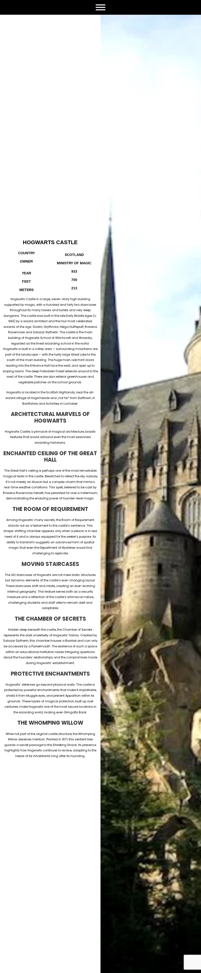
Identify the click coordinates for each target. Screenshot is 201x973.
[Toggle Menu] (100, 7)
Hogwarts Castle (50, 242)
